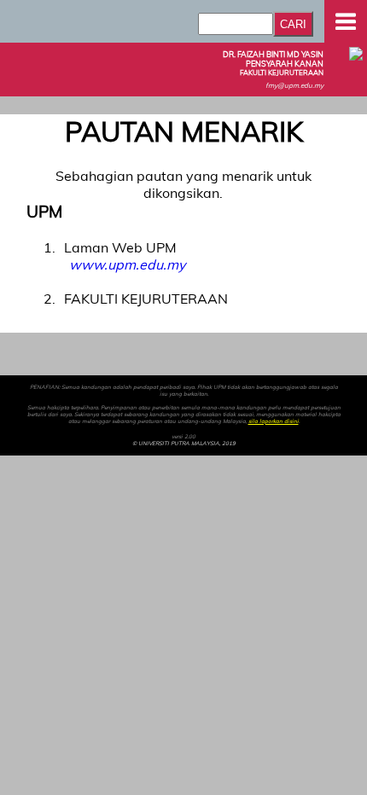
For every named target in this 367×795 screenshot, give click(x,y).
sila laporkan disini (273, 421)
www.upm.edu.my (127, 264)
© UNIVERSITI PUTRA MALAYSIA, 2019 (184, 443)
